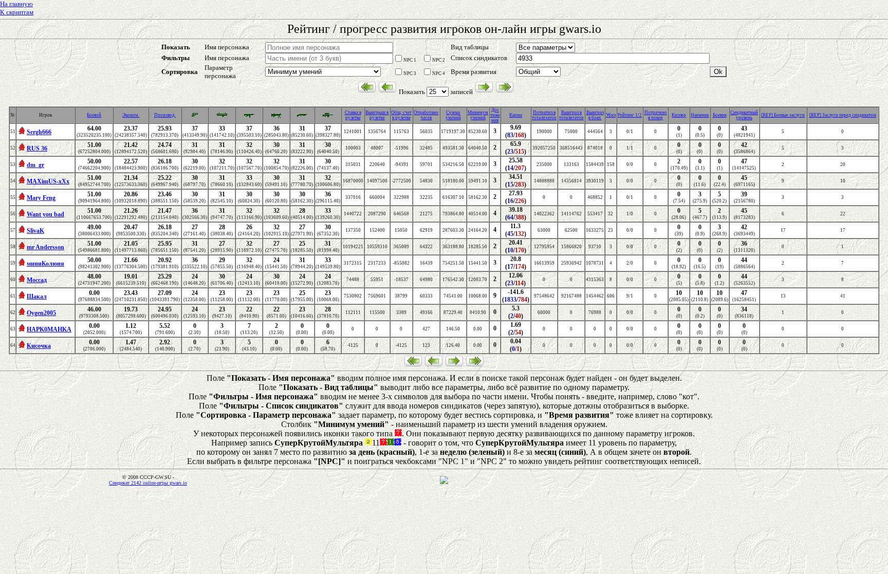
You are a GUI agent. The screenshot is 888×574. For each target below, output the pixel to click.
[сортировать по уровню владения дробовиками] (302, 117)
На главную (16, 4)
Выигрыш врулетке (376, 115)
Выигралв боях (595, 115)
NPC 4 (438, 73)
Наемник (700, 115)
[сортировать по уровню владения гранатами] (222, 117)
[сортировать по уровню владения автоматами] (249, 117)
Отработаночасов (426, 115)
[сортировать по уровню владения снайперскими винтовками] (328, 117)
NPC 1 (409, 60)
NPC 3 (409, 73)
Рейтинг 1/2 (630, 115)
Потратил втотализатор (544, 115)
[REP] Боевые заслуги (783, 115)
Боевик (720, 115)
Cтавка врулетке (353, 115)
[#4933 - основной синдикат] (21, 132)
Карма (515, 115)
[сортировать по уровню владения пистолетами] (195, 116)
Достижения (495, 115)
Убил (611, 115)
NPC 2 (438, 60)
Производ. (165, 115)
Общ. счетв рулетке (401, 115)
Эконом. (130, 115)
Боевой (94, 115)
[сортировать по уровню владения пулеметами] (276, 117)
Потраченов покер (655, 115)
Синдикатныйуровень (744, 115)
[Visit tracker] (444, 482)
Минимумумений (478, 115)
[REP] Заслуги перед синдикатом (842, 115)
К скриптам (16, 12)
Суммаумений (453, 115)
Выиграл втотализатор (571, 115)
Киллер (679, 115)
